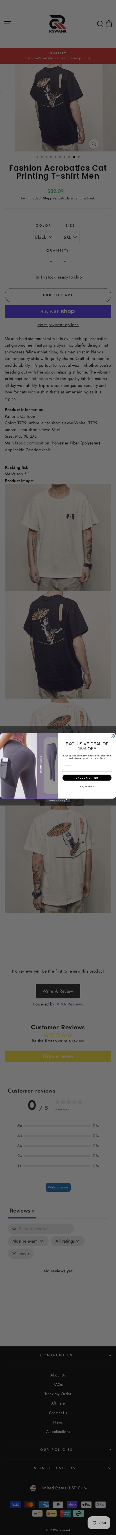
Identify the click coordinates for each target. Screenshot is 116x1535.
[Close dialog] (113, 736)
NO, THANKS (87, 787)
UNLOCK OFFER (87, 777)
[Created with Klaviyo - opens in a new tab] (58, 800)
